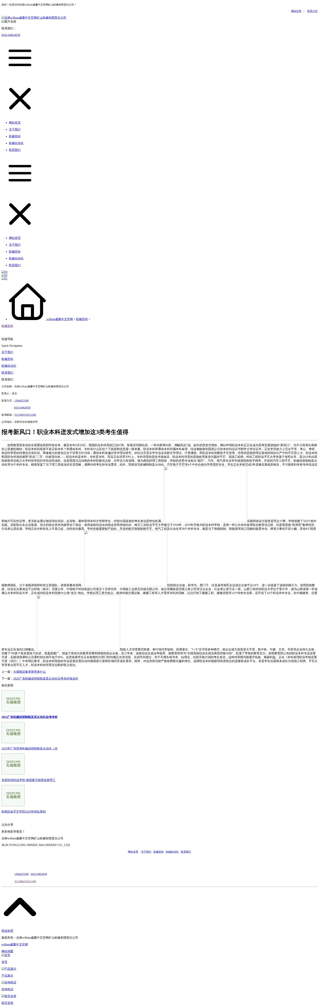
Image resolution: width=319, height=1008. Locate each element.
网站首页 (296, 11)
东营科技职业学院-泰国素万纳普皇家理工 (28, 780)
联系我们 (7, 372)
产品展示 (7, 975)
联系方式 (312, 11)
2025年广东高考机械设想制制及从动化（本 (29, 748)
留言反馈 (7, 1002)
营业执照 (7, 930)
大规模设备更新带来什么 (29, 671)
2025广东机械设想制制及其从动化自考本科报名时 (45, 678)
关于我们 (7, 352)
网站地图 (7, 951)
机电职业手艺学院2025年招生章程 (23, 811)
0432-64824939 (10, 35)
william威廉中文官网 (60, 319)
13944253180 (21, 400)
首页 (4, 962)
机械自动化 (8, 365)
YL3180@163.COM (25, 881)
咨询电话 (7, 989)
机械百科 (82, 319)
